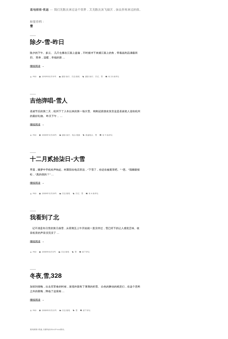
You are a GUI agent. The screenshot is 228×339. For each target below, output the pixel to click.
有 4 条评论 (93, 193)
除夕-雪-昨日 (47, 41)
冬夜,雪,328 (46, 275)
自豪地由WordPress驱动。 (54, 329)
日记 (97, 76)
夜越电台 (89, 135)
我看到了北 (44, 217)
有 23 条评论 (113, 76)
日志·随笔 (76, 76)
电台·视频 (76, 135)
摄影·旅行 (66, 76)
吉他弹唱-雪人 (48, 100)
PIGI (34, 76)
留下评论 (86, 252)
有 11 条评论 (107, 135)
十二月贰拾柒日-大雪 (57, 158)
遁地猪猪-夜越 (39, 9)
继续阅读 (37, 66)
